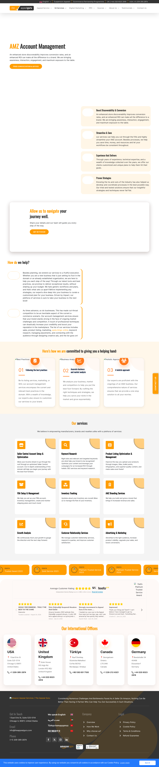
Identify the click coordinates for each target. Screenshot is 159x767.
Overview (91, 722)
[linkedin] (66, 739)
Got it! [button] (147, 763)
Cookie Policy (129, 726)
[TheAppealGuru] (30, 698)
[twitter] (54, 739)
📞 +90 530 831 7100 (79, 672)
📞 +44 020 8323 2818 (46, 678)
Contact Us (92, 735)
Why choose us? (94, 731)
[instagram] (60, 739)
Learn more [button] (125, 763)
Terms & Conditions (131, 731)
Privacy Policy (129, 722)
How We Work (93, 726)
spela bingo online (60, 330)
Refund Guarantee (131, 735)
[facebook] (48, 739)
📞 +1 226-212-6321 (109, 672)
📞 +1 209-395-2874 (16, 672)
